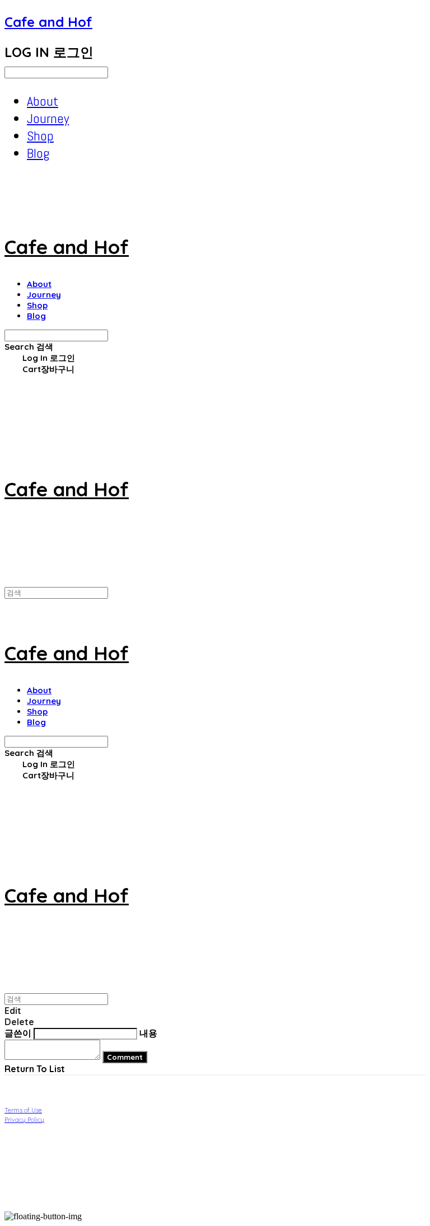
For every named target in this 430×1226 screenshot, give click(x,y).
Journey (48, 118)
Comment (125, 1057)
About (42, 101)
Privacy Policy (24, 1120)
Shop (40, 135)
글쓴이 (17, 1033)
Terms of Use (23, 1110)
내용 (148, 1033)
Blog (38, 153)
